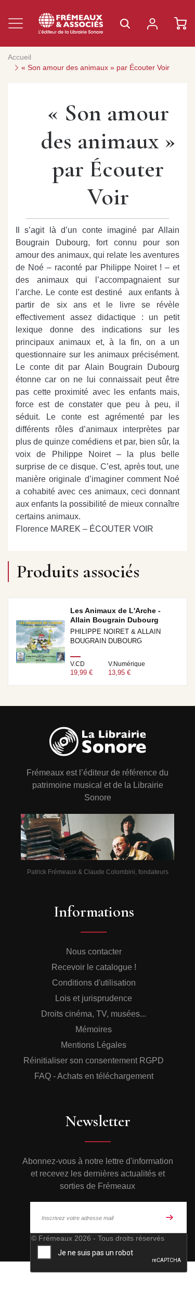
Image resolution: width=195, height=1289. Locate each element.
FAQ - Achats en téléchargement (93, 1076)
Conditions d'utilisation (94, 982)
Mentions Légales (93, 1045)
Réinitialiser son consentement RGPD (93, 1060)
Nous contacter (94, 951)
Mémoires (93, 1029)
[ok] (169, 1217)
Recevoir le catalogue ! (93, 967)
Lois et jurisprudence (93, 998)
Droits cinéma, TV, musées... (93, 1013)
